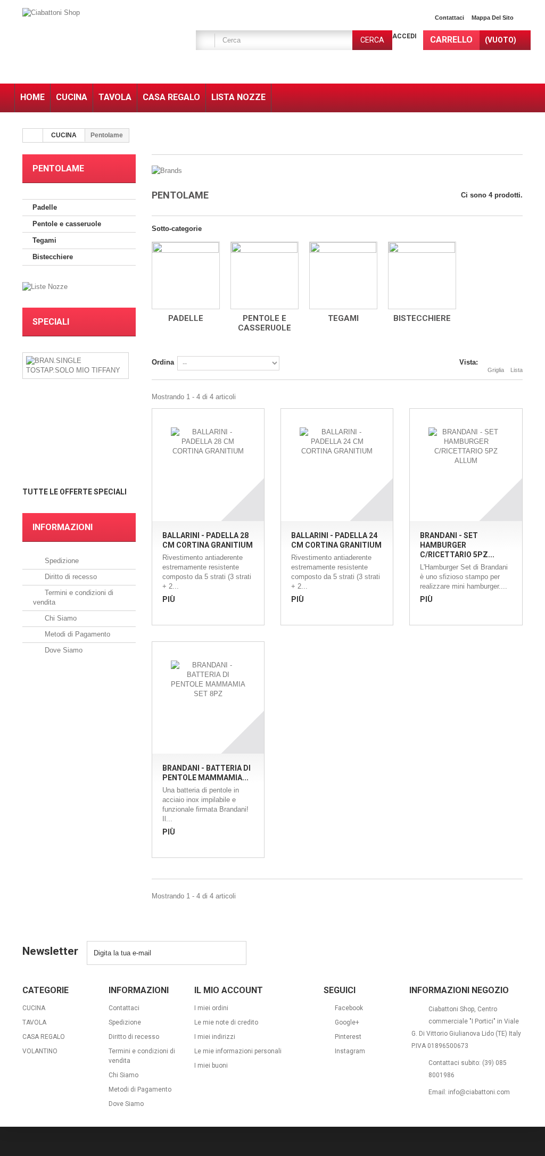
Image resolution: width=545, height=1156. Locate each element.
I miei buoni (211, 1065)
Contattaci (449, 17)
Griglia (496, 370)
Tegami (44, 240)
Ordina (163, 362)
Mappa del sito (493, 17)
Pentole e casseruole (66, 224)
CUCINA (64, 135)
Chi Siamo (60, 618)
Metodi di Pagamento (76, 634)
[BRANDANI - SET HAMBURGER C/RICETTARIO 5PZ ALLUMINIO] (466, 465)
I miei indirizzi (214, 1037)
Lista (516, 370)
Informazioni (62, 527)
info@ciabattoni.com (479, 1092)
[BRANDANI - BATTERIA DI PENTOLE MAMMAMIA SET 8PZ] (208, 698)
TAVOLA (34, 1022)
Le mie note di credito (226, 1022)
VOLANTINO (39, 1051)
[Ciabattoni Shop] (100, 43)
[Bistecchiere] (422, 275)
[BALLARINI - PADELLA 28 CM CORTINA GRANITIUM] (208, 465)
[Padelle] (186, 275)
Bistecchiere (52, 257)
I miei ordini (211, 1008)
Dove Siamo (62, 650)
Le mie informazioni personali (238, 1051)
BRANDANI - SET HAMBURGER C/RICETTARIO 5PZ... (457, 545)
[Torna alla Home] (33, 135)
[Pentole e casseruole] (264, 275)
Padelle (44, 207)
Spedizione (61, 561)
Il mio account (228, 990)
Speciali (50, 322)
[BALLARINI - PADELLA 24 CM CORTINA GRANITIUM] (337, 465)
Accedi (404, 36)
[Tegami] (343, 275)
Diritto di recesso (70, 577)
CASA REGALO (43, 1037)
